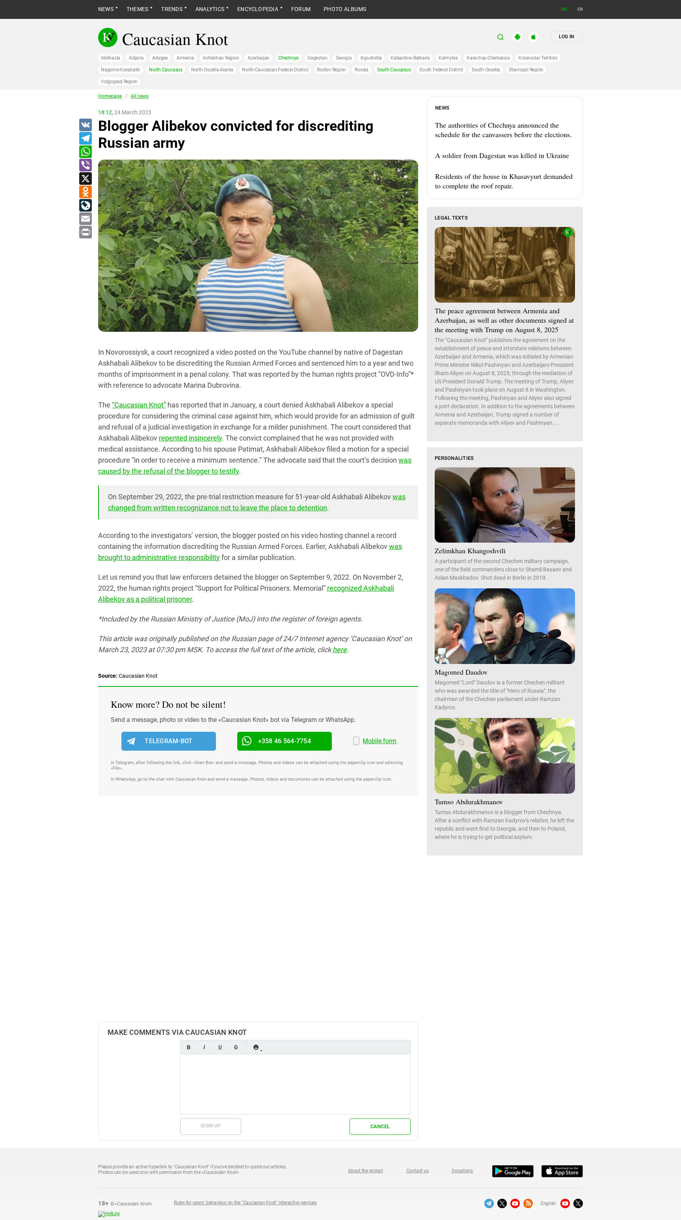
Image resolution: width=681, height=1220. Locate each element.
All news (140, 96)
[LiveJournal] (85, 205)
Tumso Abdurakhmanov (469, 801)
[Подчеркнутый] (220, 1047)
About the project (365, 1171)
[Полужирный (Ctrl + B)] (188, 1047)
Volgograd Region (119, 81)
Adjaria (136, 58)
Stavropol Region (526, 70)
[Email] (85, 219)
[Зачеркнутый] (236, 1047)
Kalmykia (448, 58)
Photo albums (345, 9)
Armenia (185, 58)
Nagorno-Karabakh (120, 70)
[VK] (85, 125)
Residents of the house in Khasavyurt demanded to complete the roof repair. (504, 180)
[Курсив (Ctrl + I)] (204, 1047)
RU (564, 9)
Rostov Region (331, 70)
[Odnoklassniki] (85, 192)
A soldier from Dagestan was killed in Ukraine (502, 155)
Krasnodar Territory (537, 58)
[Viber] (85, 165)
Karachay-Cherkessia (488, 58)
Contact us (417, 1171)
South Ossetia (486, 70)
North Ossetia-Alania (212, 70)
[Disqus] (258, 916)
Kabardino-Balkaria (410, 58)
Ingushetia (371, 58)
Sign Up (211, 1126)
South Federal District (441, 70)
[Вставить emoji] (256, 1047)
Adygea (160, 58)
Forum (301, 9)
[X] (85, 179)
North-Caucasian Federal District (275, 70)
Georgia (344, 58)
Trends (171, 9)
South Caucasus (394, 70)
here (340, 649)
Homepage (110, 96)
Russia (361, 70)
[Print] (85, 232)
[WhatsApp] (85, 152)
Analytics (209, 9)
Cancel (380, 1126)
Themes (137, 9)
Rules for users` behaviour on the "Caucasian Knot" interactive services (245, 1202)
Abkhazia (110, 58)
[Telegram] (85, 138)
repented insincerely (190, 438)
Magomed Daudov (461, 672)
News (106, 9)
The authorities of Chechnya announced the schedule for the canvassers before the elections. (503, 129)
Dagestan (317, 58)
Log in (566, 36)
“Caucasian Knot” (139, 405)
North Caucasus (165, 70)
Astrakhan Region (221, 58)
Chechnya (288, 58)
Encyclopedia (257, 9)
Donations (462, 1171)
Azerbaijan (258, 58)
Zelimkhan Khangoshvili (470, 550)
